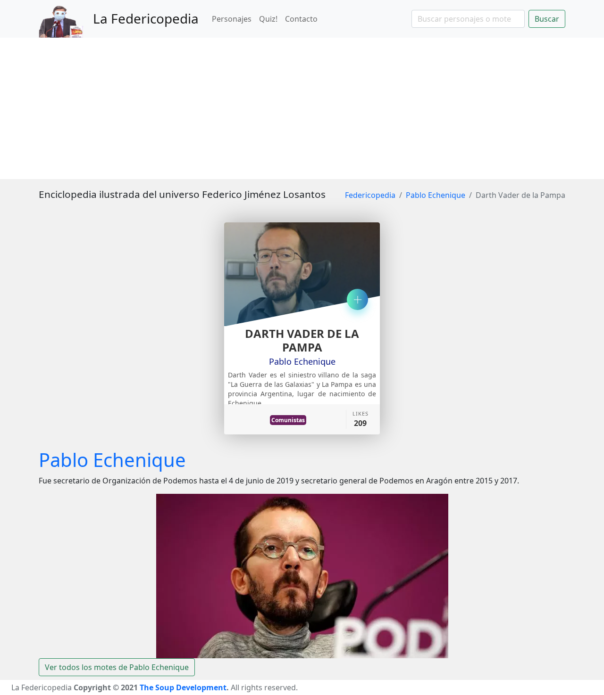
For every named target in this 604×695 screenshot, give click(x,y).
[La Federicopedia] (66, 19)
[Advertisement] (302, 108)
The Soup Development (183, 687)
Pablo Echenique (435, 195)
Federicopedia (370, 195)
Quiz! (268, 19)
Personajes (232, 19)
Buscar (547, 19)
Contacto (301, 19)
